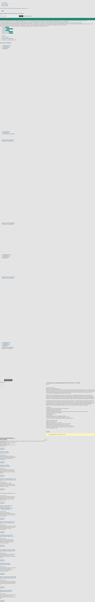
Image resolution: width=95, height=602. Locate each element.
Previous (1, 382)
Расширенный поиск (28, 16)
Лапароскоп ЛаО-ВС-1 (4, 465)
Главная (3, 35)
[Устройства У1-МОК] (4, 452)
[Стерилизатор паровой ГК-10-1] (7, 536)
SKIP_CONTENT (5, 4)
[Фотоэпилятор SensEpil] (5, 564)
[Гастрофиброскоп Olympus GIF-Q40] (7, 550)
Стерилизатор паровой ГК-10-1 (6, 535)
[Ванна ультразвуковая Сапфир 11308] (8, 577)
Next (4, 382)
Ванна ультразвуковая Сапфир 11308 (8, 576)
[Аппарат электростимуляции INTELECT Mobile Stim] (8, 509)
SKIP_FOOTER (5, 5)
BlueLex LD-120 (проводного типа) (7, 521)
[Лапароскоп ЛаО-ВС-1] (5, 466)
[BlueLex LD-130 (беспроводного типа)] (8, 479)
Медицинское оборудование (7, 38)
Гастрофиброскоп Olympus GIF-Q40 (7, 549)
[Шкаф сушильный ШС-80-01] (6, 591)
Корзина (1, 19)
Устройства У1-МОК (4, 451)
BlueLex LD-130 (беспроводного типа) (8, 478)
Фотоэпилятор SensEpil (5, 563)
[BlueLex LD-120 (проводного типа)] (7, 522)
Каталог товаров (5, 37)
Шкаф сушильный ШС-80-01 (6, 590)
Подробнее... (2, 449)
